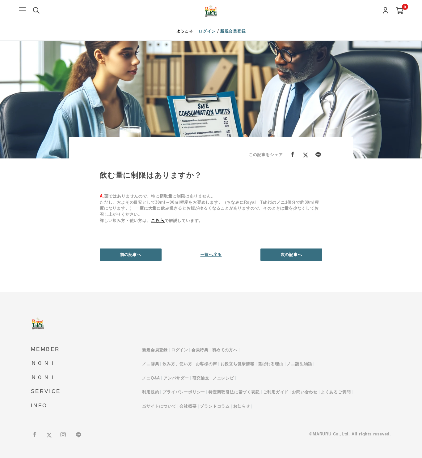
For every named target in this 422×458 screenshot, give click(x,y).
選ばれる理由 (271, 363)
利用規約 (150, 392)
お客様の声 (206, 363)
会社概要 (187, 406)
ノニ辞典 (150, 363)
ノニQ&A (151, 378)
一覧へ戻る (211, 254)
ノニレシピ (223, 378)
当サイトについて (159, 406)
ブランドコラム (215, 406)
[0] (399, 11)
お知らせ (241, 406)
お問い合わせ (305, 392)
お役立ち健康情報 (238, 363)
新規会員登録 (233, 31)
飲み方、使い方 (177, 363)
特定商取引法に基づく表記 (234, 392)
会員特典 (200, 350)
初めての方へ (225, 350)
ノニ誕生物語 (299, 363)
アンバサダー (176, 378)
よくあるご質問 (336, 392)
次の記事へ (291, 254)
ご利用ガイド (276, 392)
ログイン (208, 31)
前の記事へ (130, 254)
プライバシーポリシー (183, 392)
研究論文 (200, 378)
